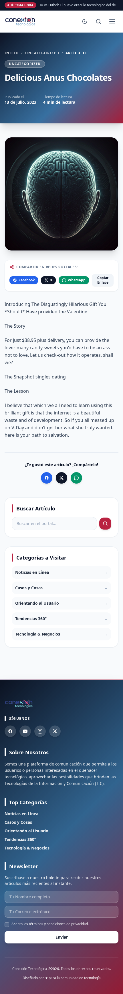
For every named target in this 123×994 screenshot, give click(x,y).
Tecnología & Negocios (27, 848)
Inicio (12, 53)
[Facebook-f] (10, 731)
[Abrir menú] (112, 21)
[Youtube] (25, 731)
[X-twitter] (55, 731)
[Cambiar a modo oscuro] (84, 21)
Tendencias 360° (20, 839)
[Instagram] (40, 731)
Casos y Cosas (18, 822)
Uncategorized (42, 53)
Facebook (27, 280)
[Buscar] (98, 21)
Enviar (61, 937)
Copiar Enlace (102, 280)
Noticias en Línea (21, 813)
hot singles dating (46, 377)
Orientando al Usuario (26, 830)
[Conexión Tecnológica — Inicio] (21, 21)
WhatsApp (77, 280)
